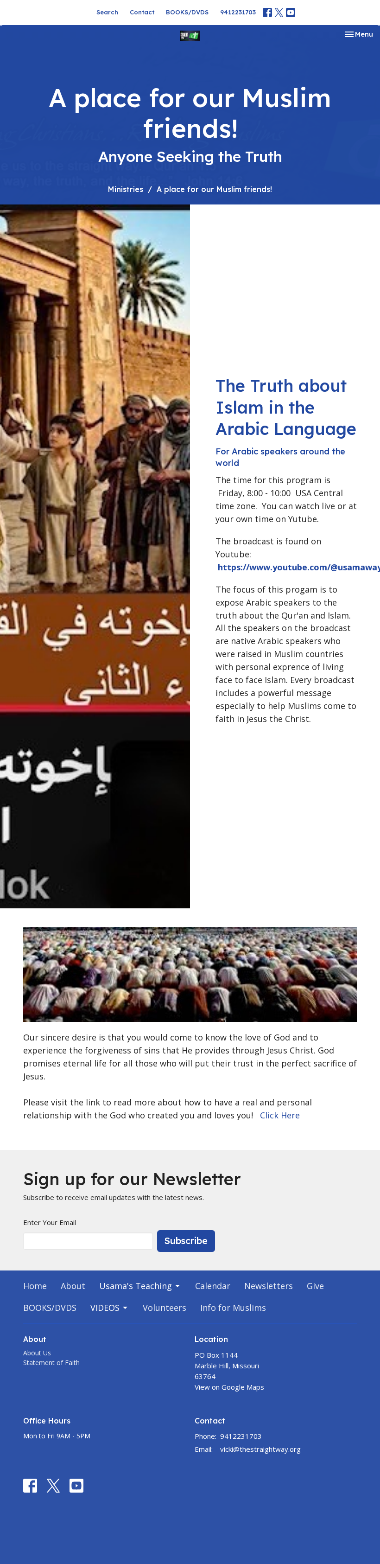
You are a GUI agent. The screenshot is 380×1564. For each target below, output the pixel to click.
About (73, 1285)
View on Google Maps (229, 1387)
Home (35, 1285)
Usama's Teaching (135, 1285)
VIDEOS (105, 1307)
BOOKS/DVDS (187, 12)
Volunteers (164, 1307)
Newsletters (268, 1285)
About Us (37, 1352)
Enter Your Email (49, 1222)
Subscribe (186, 1240)
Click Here (280, 1115)
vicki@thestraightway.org (260, 1449)
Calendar (212, 1285)
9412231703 (238, 12)
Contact (142, 12)
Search (107, 12)
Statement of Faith (51, 1362)
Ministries (125, 189)
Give (315, 1285)
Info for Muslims (233, 1307)
